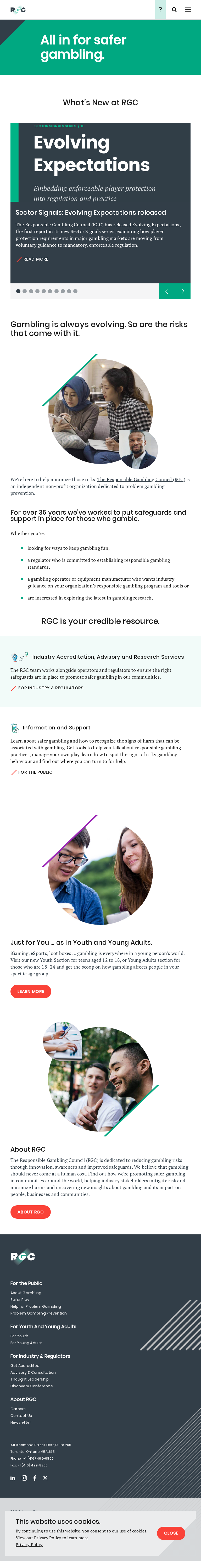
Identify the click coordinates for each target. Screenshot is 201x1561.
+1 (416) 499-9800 (38, 1458)
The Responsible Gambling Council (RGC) (141, 479)
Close (171, 1533)
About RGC (31, 1212)
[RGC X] (45, 1478)
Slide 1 (18, 291)
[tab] (18, 291)
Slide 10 (75, 291)
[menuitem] (26, 1283)
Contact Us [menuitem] (21, 1415)
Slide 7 (56, 291)
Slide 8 (62, 291)
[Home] (82, 10)
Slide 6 (50, 291)
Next (183, 291)
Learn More (31, 991)
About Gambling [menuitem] (25, 1292)
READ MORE (36, 259)
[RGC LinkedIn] (13, 1478)
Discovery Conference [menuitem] (31, 1386)
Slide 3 (31, 291)
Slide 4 (37, 291)
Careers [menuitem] (18, 1408)
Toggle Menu (188, 9)
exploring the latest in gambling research (108, 598)
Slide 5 (43, 291)
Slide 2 (24, 291)
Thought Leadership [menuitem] (29, 1379)
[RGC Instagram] (24, 1478)
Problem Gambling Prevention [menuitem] (38, 1313)
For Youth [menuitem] (19, 1336)
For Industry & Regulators (51, 688)
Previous (167, 291)
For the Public (35, 772)
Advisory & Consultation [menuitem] (33, 1372)
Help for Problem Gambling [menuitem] (35, 1306)
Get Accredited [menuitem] (25, 1365)
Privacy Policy (29, 1544)
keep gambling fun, (89, 548)
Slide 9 (69, 291)
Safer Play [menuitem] (19, 1299)
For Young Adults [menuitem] (26, 1342)
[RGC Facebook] (35, 1478)
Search (175, 9)
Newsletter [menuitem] (20, 1422)
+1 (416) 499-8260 (33, 1465)
